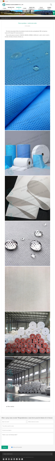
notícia (18, 7)
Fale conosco (41, 8)
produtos (11, 7)
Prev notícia (10, 406)
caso (24, 8)
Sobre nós (49, 8)
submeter (5, 447)
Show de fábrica (32, 8)
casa (4, 8)
